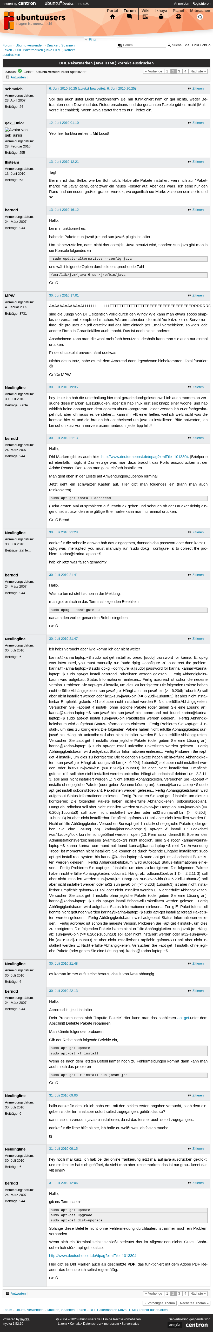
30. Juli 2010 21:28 (63, 532)
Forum (130, 10)
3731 (23, 314)
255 (22, 153)
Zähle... (25, 405)
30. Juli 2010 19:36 (63, 387)
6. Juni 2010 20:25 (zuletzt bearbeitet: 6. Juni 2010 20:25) (92, 88)
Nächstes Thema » (194, 1303)
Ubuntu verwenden (29, 46)
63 (21, 180)
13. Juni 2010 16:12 (64, 210)
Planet (178, 10)
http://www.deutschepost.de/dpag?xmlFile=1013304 (145, 457)
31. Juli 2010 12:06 (63, 1183)
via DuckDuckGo (197, 45)
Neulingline (15, 387)
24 (21, 107)
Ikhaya (161, 10)
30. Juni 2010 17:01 (64, 295)
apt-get (183, 1018)
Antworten (18, 77)
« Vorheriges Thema (160, 1303)
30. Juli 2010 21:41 (63, 575)
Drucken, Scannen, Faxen (66, 1310)
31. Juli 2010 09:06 (63, 1095)
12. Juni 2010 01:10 (64, 123)
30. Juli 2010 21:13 (63, 438)
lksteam (12, 162)
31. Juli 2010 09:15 (63, 1149)
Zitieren (198, 88)
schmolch (14, 89)
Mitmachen (200, 10)
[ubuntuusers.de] (35, 22)
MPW (10, 295)
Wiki (145, 10)
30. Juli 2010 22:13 (63, 991)
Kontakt (75, 1324)
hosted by (10, 4)
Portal (112, 10)
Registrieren (201, 4)
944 (22, 228)
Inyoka (25, 1319)
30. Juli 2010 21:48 (63, 963)
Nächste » (198, 71)
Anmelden (181, 4)
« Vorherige (153, 71)
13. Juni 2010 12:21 (64, 162)
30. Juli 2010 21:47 (63, 639)
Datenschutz (92, 1324)
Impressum (111, 1324)
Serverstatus (130, 1324)
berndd (11, 210)
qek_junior (14, 123)
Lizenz (62, 1324)
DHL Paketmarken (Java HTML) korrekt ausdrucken (129, 1310)
